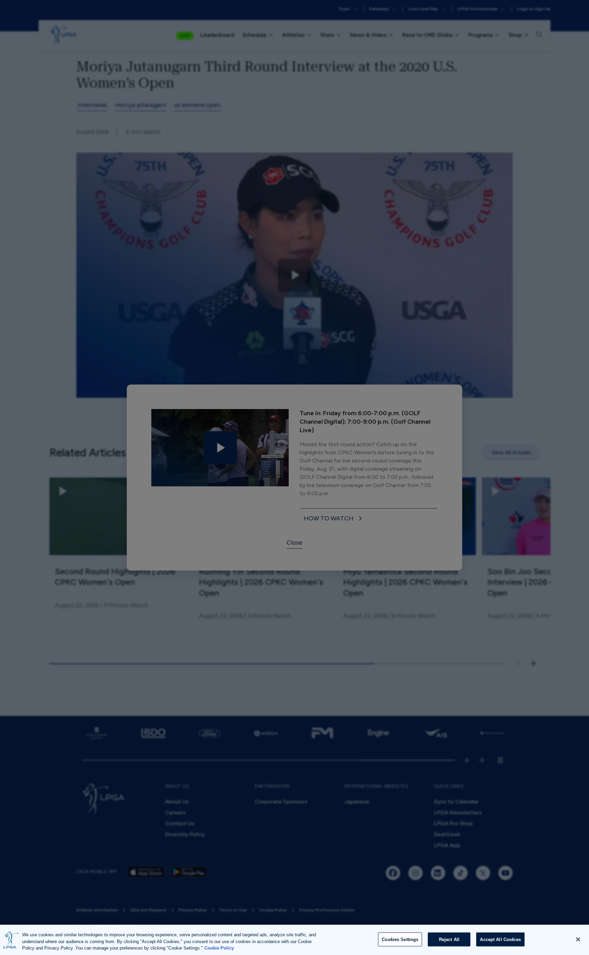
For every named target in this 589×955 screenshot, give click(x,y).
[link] (334, 518)
